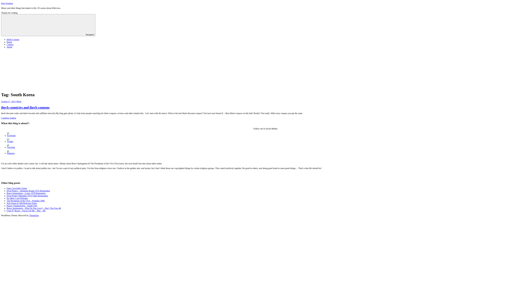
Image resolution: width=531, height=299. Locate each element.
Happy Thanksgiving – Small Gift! (22, 206)
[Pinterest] (11, 153)
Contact (10, 44)
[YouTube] (11, 147)
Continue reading (8, 118)
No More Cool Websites (17, 198)
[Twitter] (10, 141)
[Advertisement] (265, 70)
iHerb (18, 101)
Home (9, 42)
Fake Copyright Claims (17, 188)
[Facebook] (11, 135)
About (9, 47)
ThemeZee (34, 215)
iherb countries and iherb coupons (25, 107)
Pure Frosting (7, 3)
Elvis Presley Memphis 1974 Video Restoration (27, 196)
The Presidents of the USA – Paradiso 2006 (26, 201)
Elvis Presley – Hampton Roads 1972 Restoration (28, 191)
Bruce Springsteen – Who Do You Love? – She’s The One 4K (34, 208)
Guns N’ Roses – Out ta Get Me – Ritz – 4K (26, 211)
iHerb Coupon (13, 39)
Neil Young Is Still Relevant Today (22, 203)
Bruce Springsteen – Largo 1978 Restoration (26, 193)
